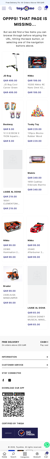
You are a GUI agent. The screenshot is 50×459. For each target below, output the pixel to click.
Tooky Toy (33, 124)
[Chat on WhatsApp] (47, 444)
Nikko (31, 75)
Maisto (31, 173)
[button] (10, 8)
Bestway (8, 124)
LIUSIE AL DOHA (12, 191)
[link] (4, 455)
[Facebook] (3, 380)
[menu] (4, 8)
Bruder (7, 286)
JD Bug (7, 75)
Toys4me (20, 447)
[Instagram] (9, 380)
